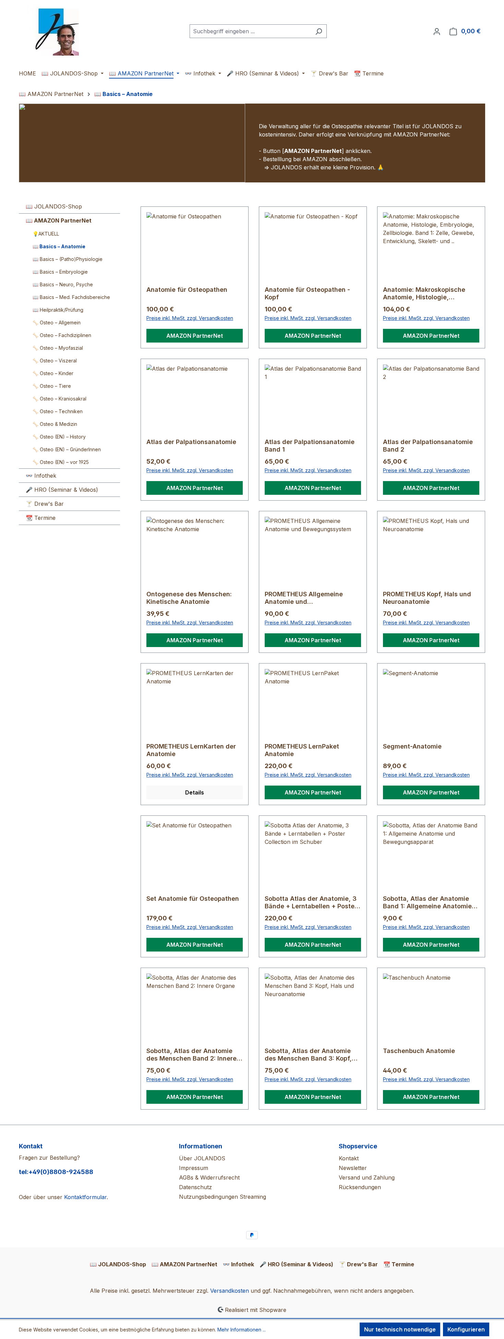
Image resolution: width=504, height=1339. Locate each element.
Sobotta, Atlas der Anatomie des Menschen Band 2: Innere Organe (191, 1054)
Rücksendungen (360, 1187)
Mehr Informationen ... (241, 1329)
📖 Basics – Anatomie (59, 246)
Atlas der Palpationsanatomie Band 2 (428, 445)
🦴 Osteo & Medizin (55, 424)
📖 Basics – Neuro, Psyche (63, 284)
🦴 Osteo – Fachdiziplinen (62, 335)
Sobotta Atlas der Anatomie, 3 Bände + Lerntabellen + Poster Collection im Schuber (311, 902)
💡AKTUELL (46, 234)
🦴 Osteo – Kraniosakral (59, 399)
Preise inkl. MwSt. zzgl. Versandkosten (189, 318)
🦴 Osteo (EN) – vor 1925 (61, 462)
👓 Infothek (41, 475)
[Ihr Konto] (437, 31)
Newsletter (353, 1167)
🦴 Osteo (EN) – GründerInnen (67, 449)
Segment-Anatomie (412, 746)
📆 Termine (41, 517)
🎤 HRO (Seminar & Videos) (62, 489)
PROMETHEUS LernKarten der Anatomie (191, 750)
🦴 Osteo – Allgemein (57, 322)
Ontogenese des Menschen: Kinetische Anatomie (189, 597)
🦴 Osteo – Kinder (53, 373)
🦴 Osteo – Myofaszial (58, 348)
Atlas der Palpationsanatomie (191, 441)
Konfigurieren (466, 1329)
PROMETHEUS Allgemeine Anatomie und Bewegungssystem (304, 598)
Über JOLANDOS (202, 1158)
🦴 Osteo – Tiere (52, 386)
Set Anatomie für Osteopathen (192, 898)
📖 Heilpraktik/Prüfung (58, 310)
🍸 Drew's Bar (45, 503)
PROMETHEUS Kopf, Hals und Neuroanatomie (427, 597)
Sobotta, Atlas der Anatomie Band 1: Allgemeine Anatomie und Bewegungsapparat (427, 902)
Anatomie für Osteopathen (186, 289)
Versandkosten (229, 1290)
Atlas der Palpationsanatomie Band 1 (310, 445)
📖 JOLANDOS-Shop (54, 206)
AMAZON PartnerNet (194, 335)
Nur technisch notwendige (400, 1329)
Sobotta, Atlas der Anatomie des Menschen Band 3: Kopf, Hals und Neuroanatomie (308, 1054)
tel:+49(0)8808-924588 (56, 1171)
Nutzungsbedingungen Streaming (222, 1196)
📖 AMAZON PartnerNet (59, 220)
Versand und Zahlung (367, 1177)
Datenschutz (195, 1187)
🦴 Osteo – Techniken (58, 411)
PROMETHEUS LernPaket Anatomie (302, 750)
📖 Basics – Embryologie (60, 272)
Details (194, 792)
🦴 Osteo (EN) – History (59, 437)
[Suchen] (319, 31)
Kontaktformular (85, 1197)
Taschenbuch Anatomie (419, 1050)
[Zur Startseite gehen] (53, 30)
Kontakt (349, 1158)
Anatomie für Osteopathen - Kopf (307, 293)
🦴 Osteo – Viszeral (55, 360)
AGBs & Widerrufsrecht (209, 1177)
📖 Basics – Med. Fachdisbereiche (71, 297)
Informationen (200, 1146)
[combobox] (250, 31)
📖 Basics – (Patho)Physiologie (68, 259)
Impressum (193, 1167)
